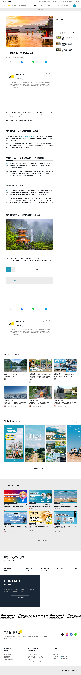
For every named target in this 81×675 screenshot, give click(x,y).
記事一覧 (20, 5)
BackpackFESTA (32, 657)
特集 (23, 5)
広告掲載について (62, 1)
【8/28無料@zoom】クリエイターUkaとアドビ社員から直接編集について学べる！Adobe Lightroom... (15, 506)
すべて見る (72, 32)
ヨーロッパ (59, 27)
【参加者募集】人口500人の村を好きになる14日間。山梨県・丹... (67, 44)
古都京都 (8, 163)
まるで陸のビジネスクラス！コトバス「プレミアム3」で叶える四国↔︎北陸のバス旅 (65, 375)
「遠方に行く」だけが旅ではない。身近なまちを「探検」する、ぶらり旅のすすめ (40, 403)
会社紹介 (46, 1)
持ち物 (60, 5)
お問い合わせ (69, 1)
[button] (75, 421)
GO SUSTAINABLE (32, 654)
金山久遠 (14, 378)
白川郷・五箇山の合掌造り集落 (28, 136)
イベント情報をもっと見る (40, 540)
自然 (40, 661)
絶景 (16, 280)
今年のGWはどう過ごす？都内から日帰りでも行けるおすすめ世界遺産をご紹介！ (65, 403)
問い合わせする (20, 597)
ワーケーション (66, 27)
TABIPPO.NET (20, 74)
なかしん (39, 406)
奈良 (7, 190)
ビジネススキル (56, 5)
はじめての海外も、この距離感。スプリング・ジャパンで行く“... (67, 38)
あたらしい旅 (67, 25)
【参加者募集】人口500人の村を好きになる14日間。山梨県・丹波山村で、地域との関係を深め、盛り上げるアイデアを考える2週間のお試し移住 (40, 377)
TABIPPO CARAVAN (8, 373)
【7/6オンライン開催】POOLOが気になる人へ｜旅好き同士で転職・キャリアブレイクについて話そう (15, 528)
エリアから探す (33, 373)
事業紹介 (49, 1)
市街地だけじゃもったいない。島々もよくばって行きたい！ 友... (67, 50)
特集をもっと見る (38, 468)
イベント (26, 5)
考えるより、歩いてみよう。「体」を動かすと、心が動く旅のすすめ (15, 375)
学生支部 (57, 1)
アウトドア (30, 659)
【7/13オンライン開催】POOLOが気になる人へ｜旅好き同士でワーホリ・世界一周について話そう (65, 505)
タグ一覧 (73, 19)
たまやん (64, 406)
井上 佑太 (14, 406)
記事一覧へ (19, 78)
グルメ (40, 659)
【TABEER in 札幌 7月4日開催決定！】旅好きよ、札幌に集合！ (40, 527)
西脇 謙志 (39, 381)
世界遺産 (11, 280)
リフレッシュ (43, 5)
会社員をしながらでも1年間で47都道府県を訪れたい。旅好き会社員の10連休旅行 (15, 403)
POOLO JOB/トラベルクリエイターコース (65, 23)
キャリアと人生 (49, 5)
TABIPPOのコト (60, 25)
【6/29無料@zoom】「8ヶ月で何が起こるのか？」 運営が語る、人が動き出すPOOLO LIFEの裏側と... (65, 528)
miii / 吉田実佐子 (66, 378)
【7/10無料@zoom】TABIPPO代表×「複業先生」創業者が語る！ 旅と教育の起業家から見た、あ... (40, 505)
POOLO (53, 1)
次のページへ (37, 269)
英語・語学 (41, 657)
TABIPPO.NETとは (40, 1)
